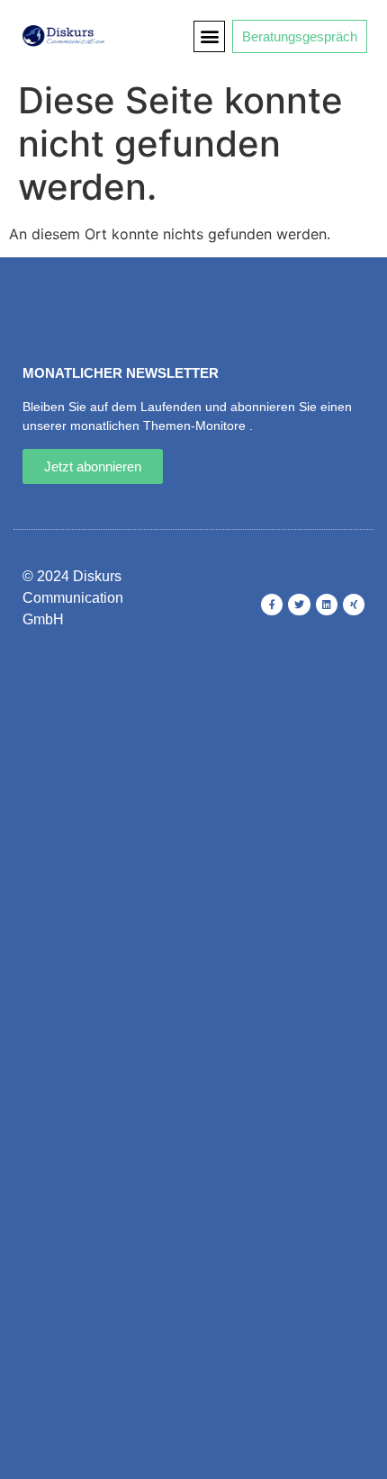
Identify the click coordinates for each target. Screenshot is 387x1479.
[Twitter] (299, 604)
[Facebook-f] (272, 604)
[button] (209, 36)
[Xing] (353, 604)
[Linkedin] (327, 604)
